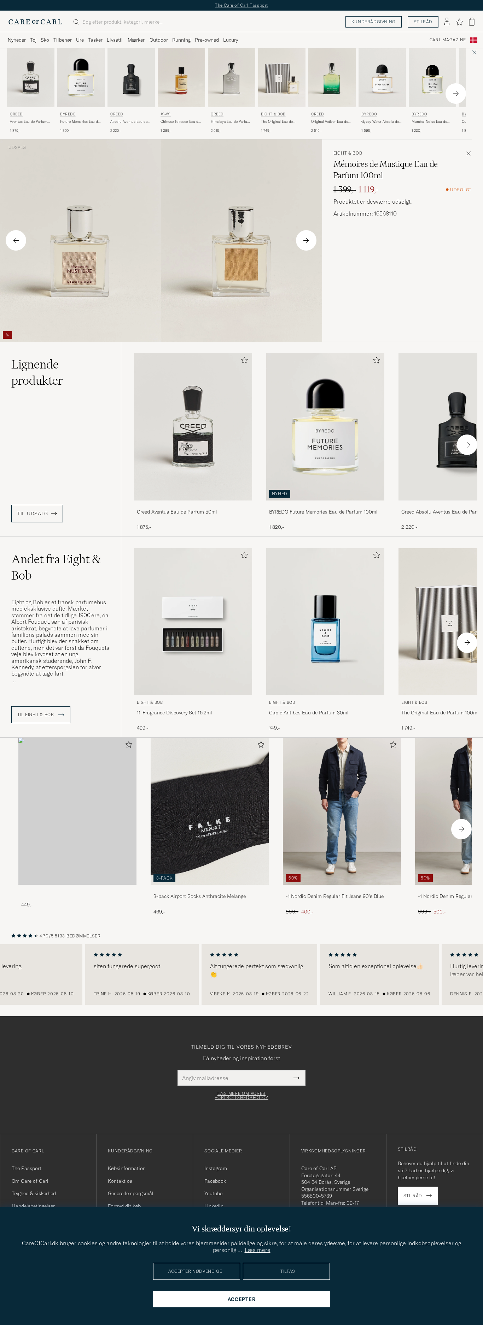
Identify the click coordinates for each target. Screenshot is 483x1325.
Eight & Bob (273, 114)
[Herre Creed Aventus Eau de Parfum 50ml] (30, 77)
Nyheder (17, 40)
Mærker (136, 40)
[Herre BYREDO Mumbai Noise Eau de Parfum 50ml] (432, 77)
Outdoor (159, 40)
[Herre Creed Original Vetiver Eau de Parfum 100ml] (332, 77)
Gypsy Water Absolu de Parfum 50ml (380, 121)
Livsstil (115, 40)
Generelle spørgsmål (130, 1193)
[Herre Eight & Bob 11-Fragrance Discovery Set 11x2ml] (193, 621)
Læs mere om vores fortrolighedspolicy (241, 1095)
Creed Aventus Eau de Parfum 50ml (177, 512)
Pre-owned (207, 40)
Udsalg (17, 147)
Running (181, 40)
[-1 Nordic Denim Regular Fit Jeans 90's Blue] (342, 889)
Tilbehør (62, 40)
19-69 (166, 114)
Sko (45, 40)
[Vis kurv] (471, 22)
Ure (80, 40)
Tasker (95, 40)
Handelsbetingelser (33, 1206)
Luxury (230, 40)
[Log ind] (446, 22)
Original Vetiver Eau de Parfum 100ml (329, 121)
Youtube (213, 1193)
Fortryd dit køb (124, 1206)
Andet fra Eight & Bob (56, 567)
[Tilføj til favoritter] (243, 361)
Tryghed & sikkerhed (34, 1193)
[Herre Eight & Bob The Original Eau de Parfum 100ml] (281, 77)
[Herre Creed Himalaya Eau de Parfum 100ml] (231, 77)
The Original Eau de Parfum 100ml (277, 121)
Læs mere (257, 1250)
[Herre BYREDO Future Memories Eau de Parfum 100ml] (81, 77)
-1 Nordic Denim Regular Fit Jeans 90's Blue (335, 896)
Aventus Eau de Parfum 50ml (28, 121)
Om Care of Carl (30, 1181)
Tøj (33, 40)
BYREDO (68, 114)
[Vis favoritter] (459, 21)
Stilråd (423, 21)
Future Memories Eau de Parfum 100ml (80, 121)
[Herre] (77, 811)
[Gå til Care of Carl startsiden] (35, 22)
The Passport (26, 1168)
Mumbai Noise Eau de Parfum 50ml (429, 121)
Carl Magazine (448, 39)
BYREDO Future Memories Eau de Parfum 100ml (323, 512)
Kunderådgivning (373, 21)
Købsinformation (127, 1168)
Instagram (215, 1168)
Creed (16, 114)
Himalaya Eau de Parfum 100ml (230, 121)
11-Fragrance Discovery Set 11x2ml (174, 712)
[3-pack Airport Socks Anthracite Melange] (210, 889)
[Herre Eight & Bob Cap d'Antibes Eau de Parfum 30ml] (325, 621)
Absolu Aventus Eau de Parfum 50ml (128, 121)
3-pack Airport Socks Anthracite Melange (199, 896)
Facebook (215, 1181)
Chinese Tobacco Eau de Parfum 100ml (180, 121)
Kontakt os (120, 1181)
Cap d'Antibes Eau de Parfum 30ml (309, 712)
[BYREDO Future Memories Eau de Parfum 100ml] (325, 505)
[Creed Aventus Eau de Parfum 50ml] (193, 505)
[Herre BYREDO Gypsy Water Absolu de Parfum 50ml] (382, 77)
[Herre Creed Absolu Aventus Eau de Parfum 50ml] (131, 77)
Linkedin (213, 1206)
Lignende (37, 372)
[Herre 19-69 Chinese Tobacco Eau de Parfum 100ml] (181, 77)
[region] (241, 974)
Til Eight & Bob (36, 714)
